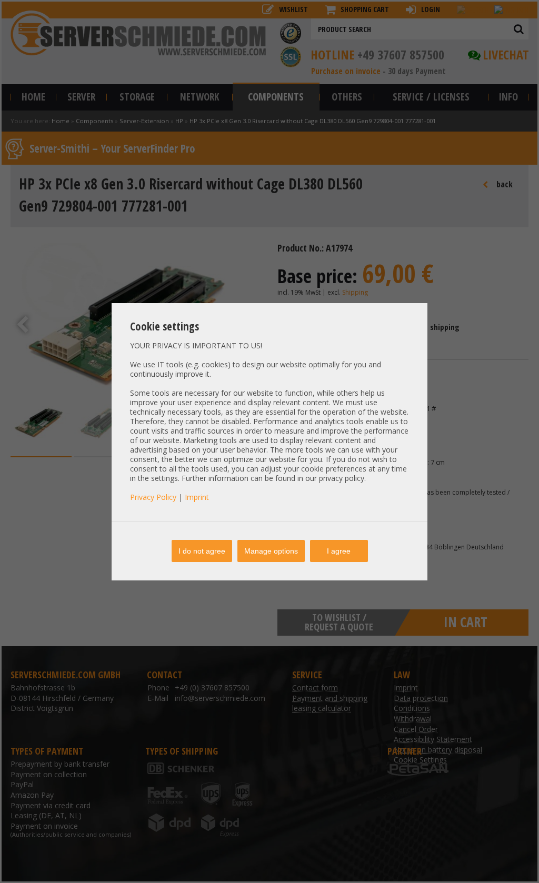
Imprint (197, 497)
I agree (339, 551)
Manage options (271, 551)
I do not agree (201, 551)
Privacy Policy (153, 497)
